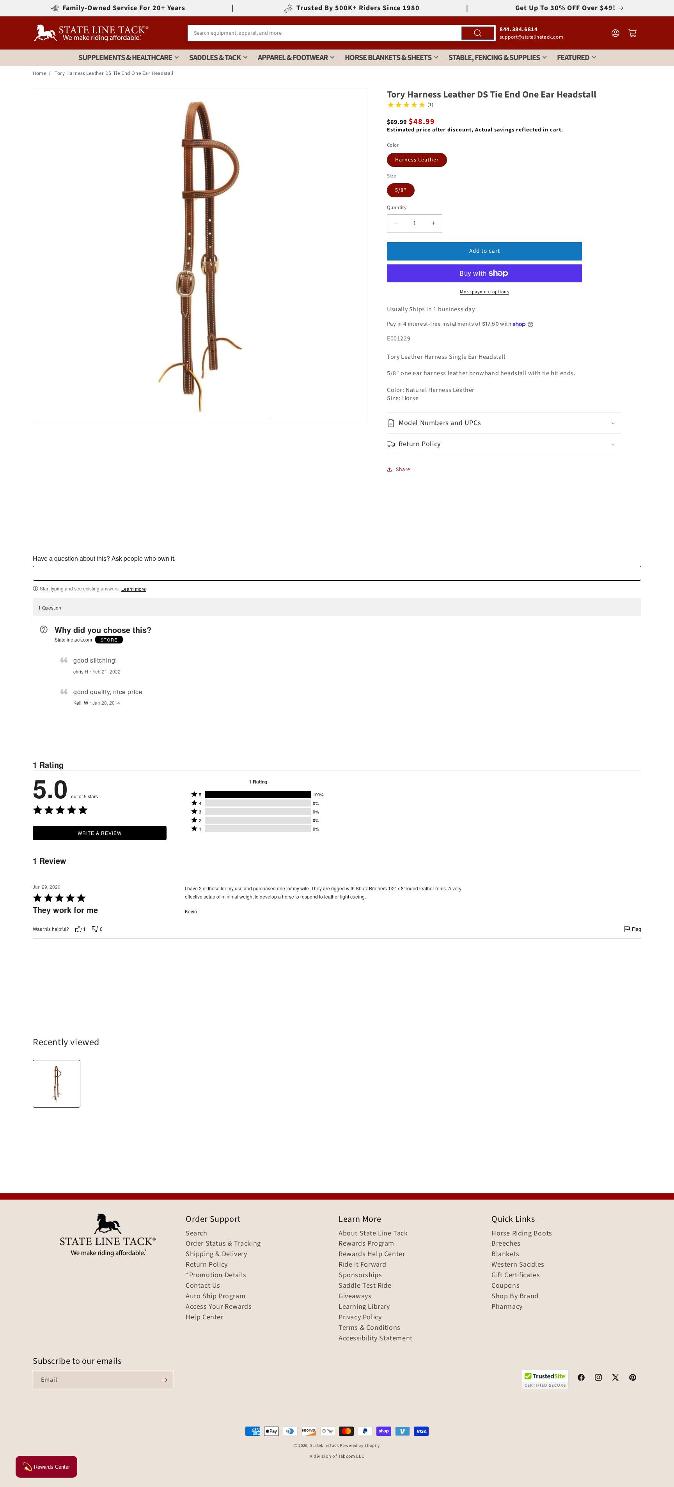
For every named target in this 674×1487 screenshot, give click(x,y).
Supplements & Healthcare (125, 57)
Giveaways (355, 1296)
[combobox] (342, 33)
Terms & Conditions (370, 1328)
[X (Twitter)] (615, 1378)
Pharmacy (507, 1307)
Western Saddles (518, 1264)
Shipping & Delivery (216, 1254)
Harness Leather (417, 160)
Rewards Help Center (372, 1254)
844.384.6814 (518, 29)
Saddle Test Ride (365, 1285)
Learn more (133, 589)
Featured (573, 57)
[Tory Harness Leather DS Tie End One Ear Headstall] (56, 1083)
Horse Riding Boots (521, 1233)
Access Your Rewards (219, 1307)
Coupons (505, 1285)
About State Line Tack (373, 1233)
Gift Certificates (515, 1275)
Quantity (396, 207)
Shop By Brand (515, 1296)
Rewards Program (366, 1243)
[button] (504, 423)
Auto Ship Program (215, 1296)
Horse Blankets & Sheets (388, 57)
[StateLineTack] (91, 33)
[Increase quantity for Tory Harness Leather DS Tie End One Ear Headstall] (433, 223)
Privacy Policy (360, 1317)
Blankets (505, 1254)
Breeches (506, 1243)
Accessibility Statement (376, 1338)
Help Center (204, 1317)
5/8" (400, 190)
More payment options (484, 292)
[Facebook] (581, 1378)
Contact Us (203, 1285)
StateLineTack (324, 1445)
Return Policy (207, 1264)
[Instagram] (598, 1378)
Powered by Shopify (360, 1445)
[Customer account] (615, 33)
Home (39, 73)
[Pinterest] (632, 1378)
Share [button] (403, 469)
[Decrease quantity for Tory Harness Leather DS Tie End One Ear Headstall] (396, 223)
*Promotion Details (216, 1275)
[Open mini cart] (632, 33)
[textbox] (337, 573)
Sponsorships (360, 1275)
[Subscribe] (164, 1380)
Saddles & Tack (215, 57)
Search (197, 1233)
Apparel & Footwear (293, 57)
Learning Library (364, 1307)
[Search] (477, 33)
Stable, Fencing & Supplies (494, 57)
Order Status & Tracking (223, 1243)
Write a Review (100, 832)
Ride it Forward (363, 1264)
